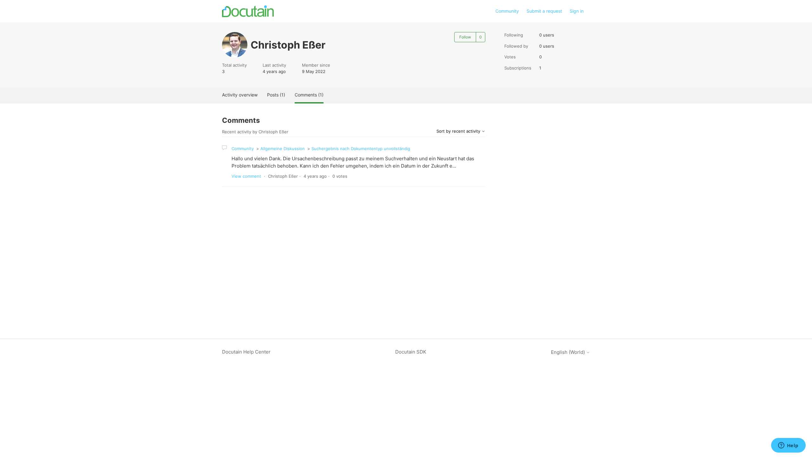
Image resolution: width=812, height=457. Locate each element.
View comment (246, 176)
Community (507, 11)
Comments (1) (309, 94)
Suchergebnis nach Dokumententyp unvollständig (360, 148)
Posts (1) (276, 94)
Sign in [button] (577, 11)
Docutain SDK (410, 352)
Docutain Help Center (246, 352)
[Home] (248, 11)
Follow (465, 37)
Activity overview (240, 94)
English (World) (568, 352)
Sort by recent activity (458, 131)
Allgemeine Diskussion (282, 148)
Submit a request (544, 11)
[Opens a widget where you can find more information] (788, 446)
